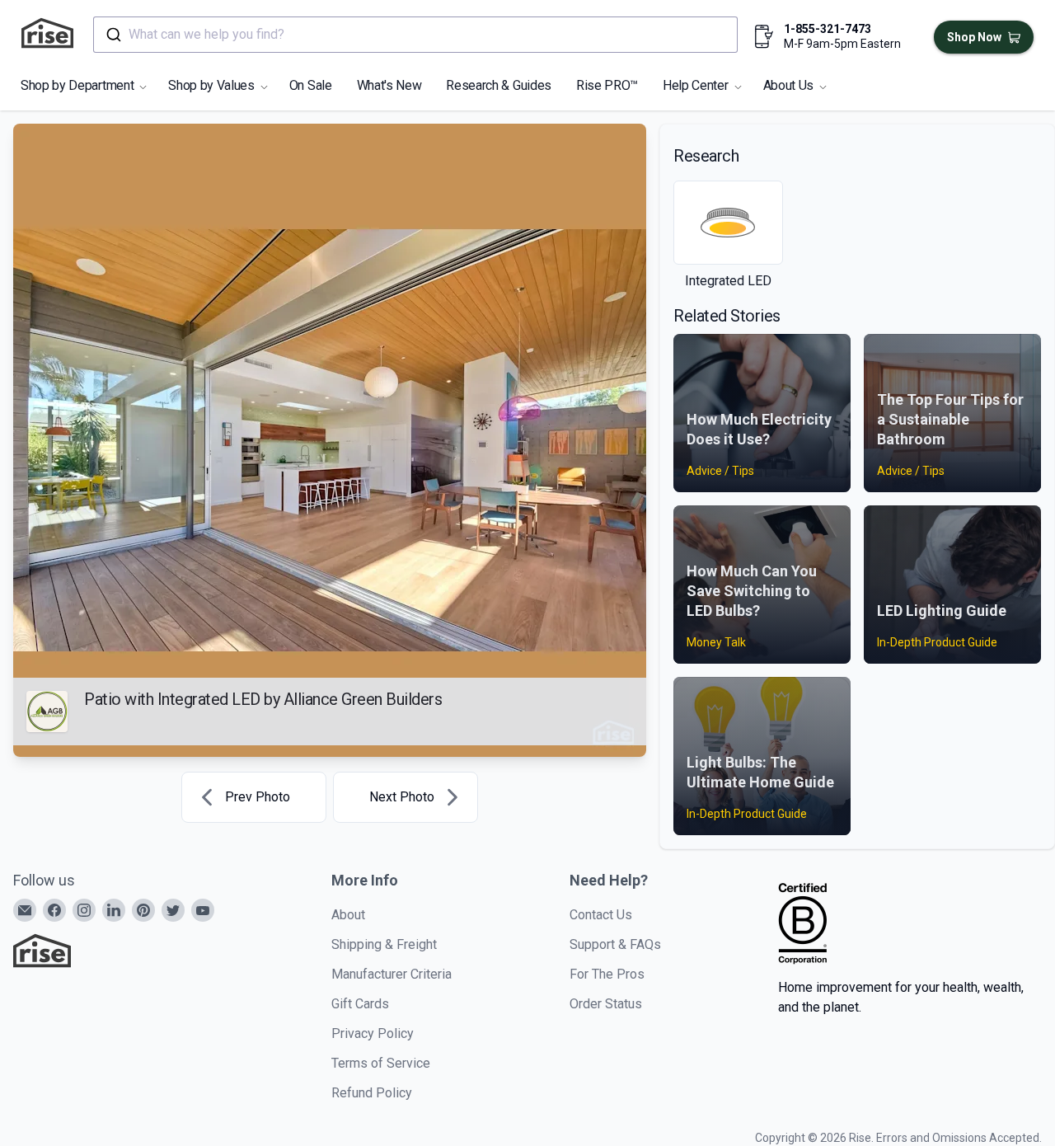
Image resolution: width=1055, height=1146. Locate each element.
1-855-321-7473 (827, 28)
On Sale (310, 85)
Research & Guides (498, 85)
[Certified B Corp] (803, 923)
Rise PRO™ (607, 85)
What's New (389, 85)
